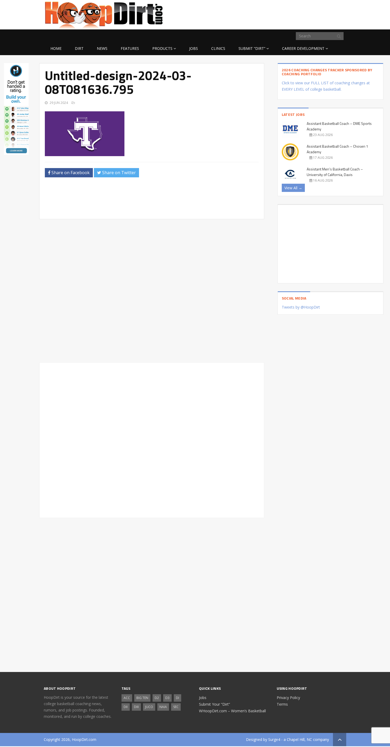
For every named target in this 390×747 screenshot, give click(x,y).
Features (130, 48)
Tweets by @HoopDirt (301, 307)
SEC (176, 707)
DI (177, 698)
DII (126, 707)
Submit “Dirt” (252, 48)
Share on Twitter (118, 172)
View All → (293, 187)
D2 (157, 698)
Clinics (218, 48)
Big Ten (142, 698)
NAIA (163, 707)
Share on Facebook (70, 172)
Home (56, 48)
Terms (282, 704)
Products (162, 48)
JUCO (149, 707)
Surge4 (274, 739)
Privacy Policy (288, 697)
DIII (136, 707)
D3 (167, 698)
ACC (127, 698)
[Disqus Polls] (152, 291)
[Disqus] (152, 439)
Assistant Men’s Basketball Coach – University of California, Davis (335, 171)
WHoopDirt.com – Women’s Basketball (232, 710)
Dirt (79, 48)
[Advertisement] (303, 13)
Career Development (303, 48)
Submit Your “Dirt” (214, 704)
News (102, 48)
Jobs (193, 48)
